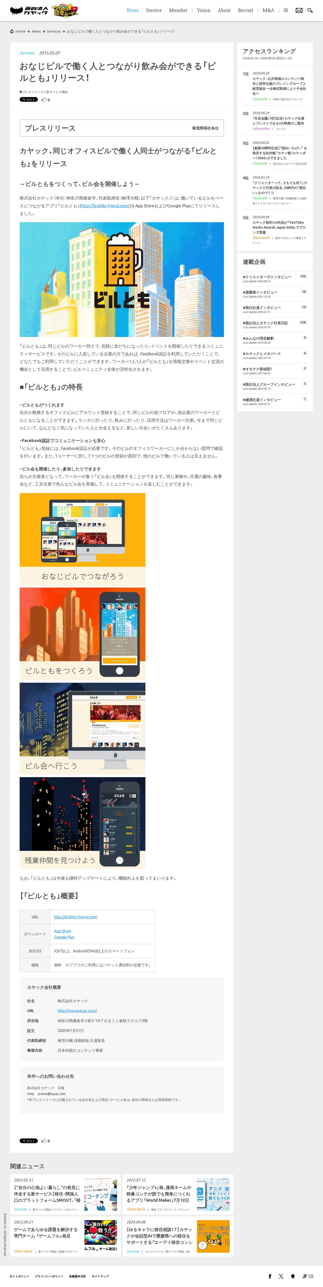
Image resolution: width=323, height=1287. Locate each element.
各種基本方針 (77, 1276)
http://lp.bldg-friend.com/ (105, 205)
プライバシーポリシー (49, 1276)
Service (154, 10)
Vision (203, 10)
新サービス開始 (57, 92)
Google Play (64, 937)
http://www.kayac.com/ (77, 1011)
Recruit (245, 10)
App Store (62, 931)
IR (286, 10)
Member (178, 10)
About (224, 10)
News (36, 31)
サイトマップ (100, 1276)
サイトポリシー (19, 1276)
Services (27, 53)
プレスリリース (33, 92)
